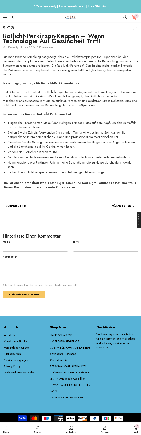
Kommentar (10, 257)
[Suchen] (14, 17)
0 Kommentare (45, 47)
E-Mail (77, 242)
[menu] (5, 17)
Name (6, 242)
